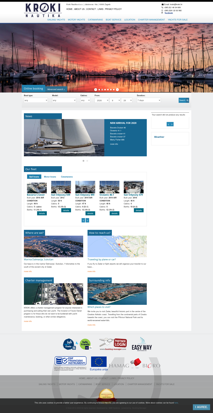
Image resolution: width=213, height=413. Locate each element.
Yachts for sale (178, 19)
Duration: (141, 95)
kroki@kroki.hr (176, 4)
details (42, 213)
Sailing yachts (56, 19)
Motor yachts (76, 19)
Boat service (113, 19)
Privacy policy (113, 9)
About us (79, 9)
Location (129, 19)
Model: (55, 95)
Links (100, 9)
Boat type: (28, 95)
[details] (37, 186)
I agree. (201, 407)
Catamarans (95, 19)
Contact (91, 9)
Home (69, 9)
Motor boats (50, 176)
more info (114, 144)
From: (98, 95)
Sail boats (34, 176)
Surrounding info (99, 280)
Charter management (151, 19)
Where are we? (34, 232)
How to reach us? (99, 232)
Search (182, 100)
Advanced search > (56, 89)
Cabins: (83, 95)
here (176, 402)
